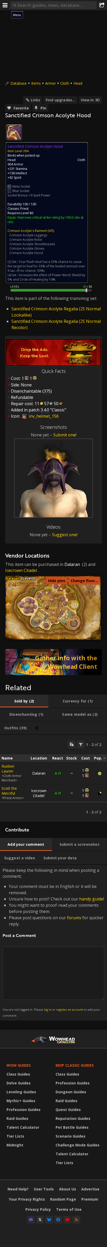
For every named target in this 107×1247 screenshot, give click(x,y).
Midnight (14, 1145)
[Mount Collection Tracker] (53, 662)
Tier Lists (15, 1136)
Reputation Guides (73, 1118)
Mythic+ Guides (20, 1100)
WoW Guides (18, 1065)
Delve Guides (18, 1083)
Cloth (64, 83)
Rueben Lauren (8, 769)
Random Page (63, 1199)
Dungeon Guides (71, 1091)
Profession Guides (23, 1109)
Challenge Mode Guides (77, 1145)
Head (77, 83)
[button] (47, 607)
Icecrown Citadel (21, 570)
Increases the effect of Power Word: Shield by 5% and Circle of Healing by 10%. (46, 277)
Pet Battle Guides (72, 1127)
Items (36, 83)
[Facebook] (58, 1220)
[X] (40, 1220)
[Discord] (31, 1220)
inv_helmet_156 (43, 416)
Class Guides (18, 1074)
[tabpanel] (53, 778)
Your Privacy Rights (27, 1199)
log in (47, 1009)
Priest (24, 208)
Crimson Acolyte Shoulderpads (32, 244)
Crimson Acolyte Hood (26, 253)
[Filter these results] (81, 744)
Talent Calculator (22, 1127)
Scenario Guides (70, 1136)
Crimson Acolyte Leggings (28, 235)
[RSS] (76, 1220)
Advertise (90, 1189)
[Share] (102, 5)
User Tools (44, 1189)
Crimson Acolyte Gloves (26, 248)
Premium (89, 1199)
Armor (50, 83)
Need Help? (18, 1189)
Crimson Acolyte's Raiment (27, 231)
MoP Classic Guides (75, 1065)
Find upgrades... (60, 99)
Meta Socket (21, 186)
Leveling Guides (21, 1091)
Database (18, 83)
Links (35, 99)
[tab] (24, 701)
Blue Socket (20, 191)
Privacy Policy (38, 1209)
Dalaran (72, 564)
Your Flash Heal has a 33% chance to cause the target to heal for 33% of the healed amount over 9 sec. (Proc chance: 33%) (46, 266)
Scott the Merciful (9, 791)
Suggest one (64, 535)
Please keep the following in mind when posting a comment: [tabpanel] (53, 942)
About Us (67, 1189)
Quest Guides (68, 1109)
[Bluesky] (49, 1220)
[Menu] (5, 5)
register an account (69, 1009)
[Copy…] (72, 744)
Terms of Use (69, 1209)
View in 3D (90, 99)
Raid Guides (17, 1118)
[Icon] (14, 133)
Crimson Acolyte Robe (25, 239)
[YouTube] (67, 1220)
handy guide (91, 899)
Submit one (64, 435)
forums (74, 918)
